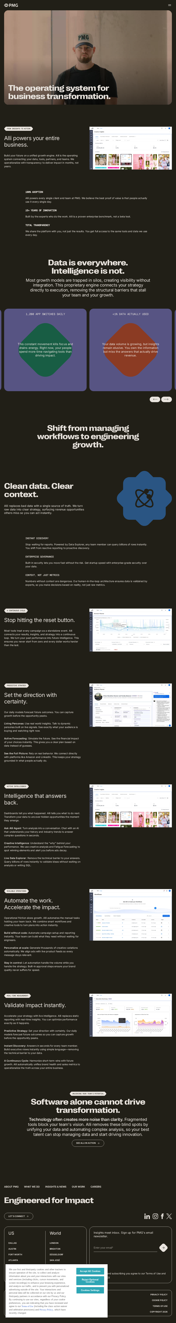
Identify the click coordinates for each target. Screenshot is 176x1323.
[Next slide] (166, 399)
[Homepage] (11, 5)
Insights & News (55, 1186)
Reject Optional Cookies (90, 1280)
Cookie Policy (160, 1300)
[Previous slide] (155, 399)
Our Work (78, 1186)
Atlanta (13, 1260)
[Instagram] (155, 1216)
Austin (12, 1249)
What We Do (32, 1186)
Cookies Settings (90, 1290)
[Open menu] (169, 5)
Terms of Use (160, 1306)
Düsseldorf (56, 1254)
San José (55, 1260)
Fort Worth (15, 1254)
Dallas (12, 1243)
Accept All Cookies (90, 1271)
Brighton (55, 1249)
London (54, 1243)
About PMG (11, 1186)
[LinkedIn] (147, 1216)
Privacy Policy (159, 1294)
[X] (169, 1216)
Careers (96, 1186)
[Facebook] (162, 1216)
